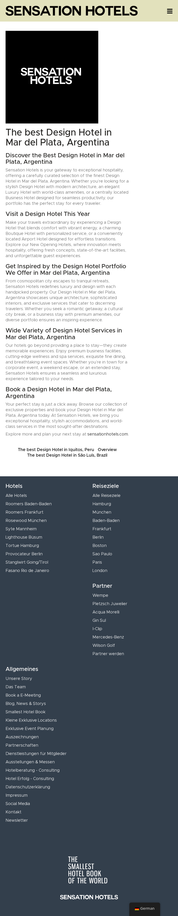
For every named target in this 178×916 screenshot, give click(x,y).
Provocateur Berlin (24, 554)
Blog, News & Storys (26, 704)
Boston (99, 546)
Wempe (100, 596)
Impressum (17, 795)
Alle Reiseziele (106, 496)
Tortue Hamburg (22, 546)
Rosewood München (26, 521)
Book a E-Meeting (23, 695)
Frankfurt (101, 529)
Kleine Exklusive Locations (31, 720)
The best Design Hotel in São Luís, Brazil (67, 455)
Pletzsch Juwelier (109, 604)
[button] (169, 11)
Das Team (16, 687)
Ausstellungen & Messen (30, 762)
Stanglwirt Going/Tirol (27, 562)
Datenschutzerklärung (28, 787)
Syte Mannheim (21, 529)
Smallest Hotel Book (25, 712)
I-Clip (97, 629)
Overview (107, 450)
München (101, 512)
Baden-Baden (106, 521)
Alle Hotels (16, 496)
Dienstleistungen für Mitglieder (36, 754)
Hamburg (101, 504)
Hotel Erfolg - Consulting (30, 779)
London (99, 571)
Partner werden (108, 654)
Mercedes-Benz (108, 637)
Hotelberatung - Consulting (33, 770)
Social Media (18, 804)
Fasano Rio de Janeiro (27, 571)
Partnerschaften (22, 745)
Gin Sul (99, 621)
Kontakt (13, 812)
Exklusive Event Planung (30, 729)
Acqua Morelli (105, 612)
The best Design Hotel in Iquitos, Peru (56, 450)
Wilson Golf (103, 646)
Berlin (98, 537)
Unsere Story (19, 679)
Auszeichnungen (22, 737)
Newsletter (17, 820)
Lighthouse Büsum (24, 537)
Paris (97, 562)
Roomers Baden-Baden (29, 504)
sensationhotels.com (107, 434)
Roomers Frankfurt (24, 512)
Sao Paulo (102, 554)
